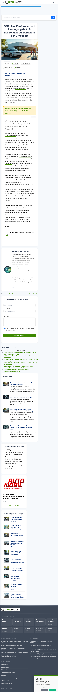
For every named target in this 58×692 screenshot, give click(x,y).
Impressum (5, 664)
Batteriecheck (9, 149)
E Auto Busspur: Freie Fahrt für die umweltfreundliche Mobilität (9, 655)
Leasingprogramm (25, 156)
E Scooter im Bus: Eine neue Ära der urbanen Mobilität (41, 642)
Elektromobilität (19, 81)
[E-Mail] (15, 287)
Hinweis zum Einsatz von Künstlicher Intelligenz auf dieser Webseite (20, 293)
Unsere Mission (6, 670)
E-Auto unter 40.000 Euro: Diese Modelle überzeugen (16, 519)
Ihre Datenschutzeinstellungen (10, 678)
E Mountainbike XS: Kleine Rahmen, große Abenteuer (14, 652)
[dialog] (46, 684)
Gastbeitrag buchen (7, 683)
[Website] (13, 287)
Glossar (4, 675)
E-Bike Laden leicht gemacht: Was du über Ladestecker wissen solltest (40, 646)
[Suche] (53, 17)
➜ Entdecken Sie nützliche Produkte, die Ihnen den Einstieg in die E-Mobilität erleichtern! (18, 111)
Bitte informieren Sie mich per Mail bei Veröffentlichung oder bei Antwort (20, 329)
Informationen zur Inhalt (8, 672)
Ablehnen (45, 689)
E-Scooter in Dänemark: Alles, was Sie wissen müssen (13, 649)
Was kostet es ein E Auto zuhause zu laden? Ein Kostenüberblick (17, 535)
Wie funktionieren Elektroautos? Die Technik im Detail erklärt (17, 560)
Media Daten (5, 680)
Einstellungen (46, 687)
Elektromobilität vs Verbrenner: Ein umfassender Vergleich (17, 527)
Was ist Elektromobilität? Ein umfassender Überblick (17, 568)
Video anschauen (14, 505)
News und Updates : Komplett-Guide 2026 (11, 645)
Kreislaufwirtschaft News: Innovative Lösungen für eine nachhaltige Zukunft (43, 657)
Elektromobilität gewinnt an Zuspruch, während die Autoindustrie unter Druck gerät (21, 427)
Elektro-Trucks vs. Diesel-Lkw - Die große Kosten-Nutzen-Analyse (17, 596)
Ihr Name (5, 302)
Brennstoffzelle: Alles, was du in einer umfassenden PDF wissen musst (43, 650)
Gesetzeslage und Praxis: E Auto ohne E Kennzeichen (16, 552)
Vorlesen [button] (18, 67)
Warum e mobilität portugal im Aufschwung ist (41, 653)
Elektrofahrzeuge (20, 88)
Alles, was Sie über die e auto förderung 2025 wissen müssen (14, 642)
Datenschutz (5, 667)
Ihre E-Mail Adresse (8, 308)
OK (52, 689)
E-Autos (14, 95)
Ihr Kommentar (7, 316)
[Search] (53, 2)
